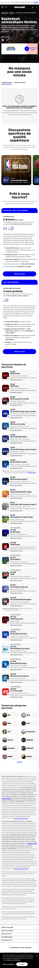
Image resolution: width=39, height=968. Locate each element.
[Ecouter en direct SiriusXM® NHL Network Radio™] (5, 506)
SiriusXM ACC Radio (18, 634)
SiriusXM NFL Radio (18, 462)
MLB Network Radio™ (19, 479)
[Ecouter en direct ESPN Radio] (5, 375)
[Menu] (2, 7)
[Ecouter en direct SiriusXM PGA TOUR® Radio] (5, 519)
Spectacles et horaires (16, 379)
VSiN (12, 574)
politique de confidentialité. (14, 960)
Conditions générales (10, 952)
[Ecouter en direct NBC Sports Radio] (5, 426)
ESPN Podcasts (16, 619)
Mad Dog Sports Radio (19, 399)
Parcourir (4, 13)
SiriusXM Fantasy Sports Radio (23, 449)
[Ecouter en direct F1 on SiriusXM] (5, 691)
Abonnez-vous (19, 274)
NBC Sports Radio (17, 424)
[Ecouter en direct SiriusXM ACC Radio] (5, 634)
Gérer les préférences (8, 964)
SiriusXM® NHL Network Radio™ (23, 505)
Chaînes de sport (20, 82)
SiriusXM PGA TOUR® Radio (21, 517)
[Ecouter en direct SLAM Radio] (5, 532)
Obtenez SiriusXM (7, 927)
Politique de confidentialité (21, 818)
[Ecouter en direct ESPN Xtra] (5, 388)
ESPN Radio (15, 374)
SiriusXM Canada (6, 937)
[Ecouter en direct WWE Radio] (5, 546)
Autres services (6, 934)
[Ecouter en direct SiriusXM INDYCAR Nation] (5, 601)
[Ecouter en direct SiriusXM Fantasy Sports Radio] (5, 451)
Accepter (21, 964)
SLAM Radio (15, 532)
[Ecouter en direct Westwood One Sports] (5, 678)
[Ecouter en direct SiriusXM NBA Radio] (5, 438)
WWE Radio (15, 545)
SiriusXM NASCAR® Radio (21, 492)
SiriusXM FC (15, 559)
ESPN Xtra (14, 386)
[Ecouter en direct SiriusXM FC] (5, 560)
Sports (11, 13)
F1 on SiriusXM (16, 691)
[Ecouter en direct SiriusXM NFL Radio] (5, 464)
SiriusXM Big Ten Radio (19, 649)
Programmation (6, 82)
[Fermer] (37, 956)
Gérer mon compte (7, 930)
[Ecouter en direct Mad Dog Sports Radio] (5, 400)
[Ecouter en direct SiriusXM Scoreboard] (5, 589)
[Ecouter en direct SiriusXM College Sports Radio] (5, 413)
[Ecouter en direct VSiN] (5, 575)
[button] (19, 762)
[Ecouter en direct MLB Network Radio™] (5, 481)
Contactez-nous (6, 940)
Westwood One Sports (19, 676)
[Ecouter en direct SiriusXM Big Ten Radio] (5, 649)
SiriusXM (35, 2)
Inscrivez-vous (32, 472)
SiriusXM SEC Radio (18, 663)
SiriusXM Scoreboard (19, 587)
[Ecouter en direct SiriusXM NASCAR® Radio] (5, 493)
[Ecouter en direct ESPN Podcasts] (5, 619)
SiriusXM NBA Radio (18, 437)
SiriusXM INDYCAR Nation (20, 600)
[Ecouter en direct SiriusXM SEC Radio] (5, 664)
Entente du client (6, 798)
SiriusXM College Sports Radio (23, 412)
